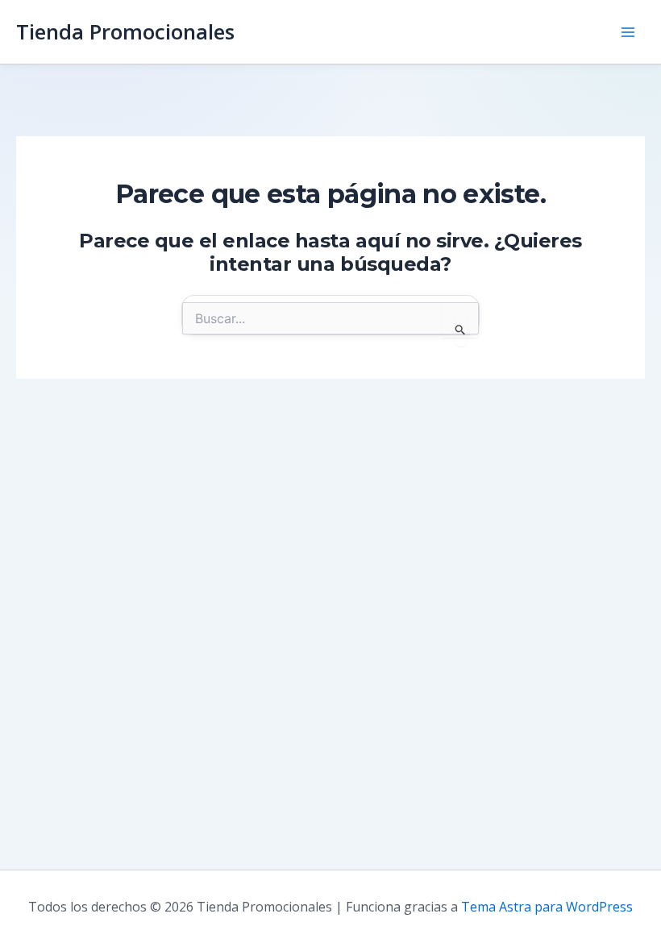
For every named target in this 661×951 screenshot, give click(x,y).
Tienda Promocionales (125, 31)
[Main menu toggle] (628, 32)
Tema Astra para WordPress (547, 907)
